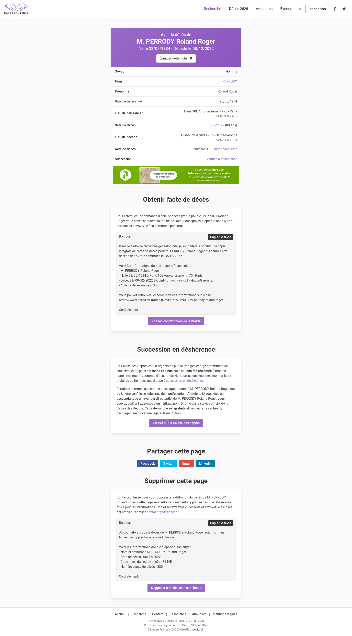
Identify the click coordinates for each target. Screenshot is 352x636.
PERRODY (230, 81)
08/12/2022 (215, 125)
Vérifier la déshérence (222, 159)
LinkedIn (205, 463)
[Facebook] (335, 9)
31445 (233, 139)
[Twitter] (344, 9)
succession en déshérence (185, 381)
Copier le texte (220, 237)
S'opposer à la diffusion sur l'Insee (176, 588)
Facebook (148, 463)
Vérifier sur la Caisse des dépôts (176, 423)
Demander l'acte (225, 149)
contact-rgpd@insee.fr (162, 512)
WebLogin (198, 629)
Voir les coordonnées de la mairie (176, 321)
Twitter (168, 463)
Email (186, 463)
